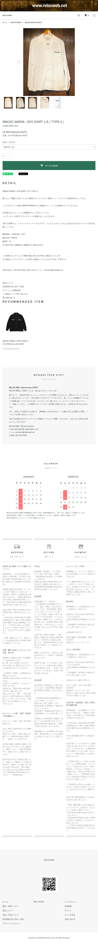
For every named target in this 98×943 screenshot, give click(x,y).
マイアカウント (70, 901)
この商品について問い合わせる (15, 294)
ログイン (68, 910)
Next (79, 62)
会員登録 (68, 906)
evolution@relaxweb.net (25, 432)
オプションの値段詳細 (11, 290)
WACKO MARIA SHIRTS (33, 22)
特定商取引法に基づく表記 (13, 286)
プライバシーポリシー (11, 923)
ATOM (41, 901)
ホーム (5, 22)
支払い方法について (11, 914)
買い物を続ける (9, 297)
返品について (8, 282)
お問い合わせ (69, 919)
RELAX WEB (7, 15)
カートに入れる (51, 165)
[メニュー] (94, 15)
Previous (19, 62)
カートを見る (69, 914)
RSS (35, 901)
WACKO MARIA (16, 22)
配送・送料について (11, 906)
